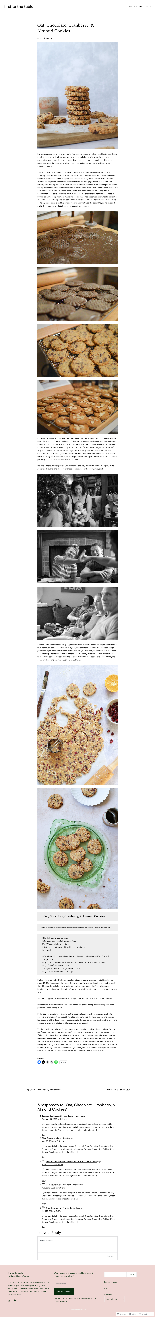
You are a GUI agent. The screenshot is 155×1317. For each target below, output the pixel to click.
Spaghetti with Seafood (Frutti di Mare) (44, 1089)
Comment (110, 1256)
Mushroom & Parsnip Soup (118, 1089)
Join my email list (64, 1291)
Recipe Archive (110, 1282)
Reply (44, 1135)
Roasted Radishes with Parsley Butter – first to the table (71, 1161)
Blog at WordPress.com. (77, 1309)
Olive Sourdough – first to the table (62, 1185)
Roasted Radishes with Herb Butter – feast (61, 1116)
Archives (108, 1294)
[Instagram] (9, 1300)
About (107, 1288)
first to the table (18, 6)
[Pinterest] (14, 1300)
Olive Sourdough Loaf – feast (55, 1138)
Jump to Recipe (44, 38)
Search (132, 1274)
